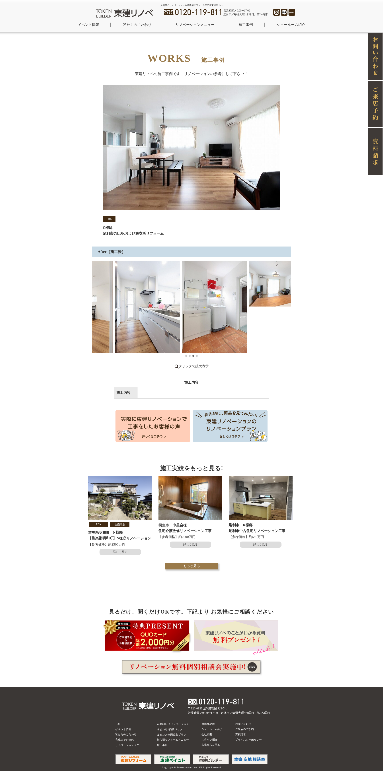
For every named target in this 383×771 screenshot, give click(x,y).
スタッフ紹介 (209, 739)
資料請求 (240, 734)
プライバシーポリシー (248, 739)
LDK (109, 219)
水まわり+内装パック (169, 729)
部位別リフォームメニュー (173, 739)
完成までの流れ (124, 739)
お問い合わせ (243, 724)
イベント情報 (88, 25)
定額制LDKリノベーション (173, 724)
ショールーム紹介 (291, 25)
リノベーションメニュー (195, 25)
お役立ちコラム (210, 744)
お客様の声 (208, 724)
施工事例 (246, 25)
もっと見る (191, 566)
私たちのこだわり (137, 25)
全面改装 (120, 524)
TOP (117, 724)
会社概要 (206, 734)
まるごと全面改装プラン (171, 734)
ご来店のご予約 (244, 729)
